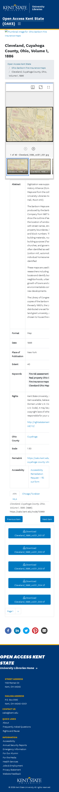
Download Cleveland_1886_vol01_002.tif (29, 550)
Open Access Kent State (19, 64)
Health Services (10, 761)
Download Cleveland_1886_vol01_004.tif (29, 583)
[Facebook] (8, 630)
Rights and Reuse (11, 731)
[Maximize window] (41, 87)
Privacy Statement (12, 769)
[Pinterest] (35, 630)
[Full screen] (48, 87)
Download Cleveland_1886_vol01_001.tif (29, 533)
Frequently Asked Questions (17, 726)
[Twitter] (26, 630)
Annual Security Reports (15, 745)
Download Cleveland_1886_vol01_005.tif (29, 599)
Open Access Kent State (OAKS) (23, 21)
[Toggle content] (28, 323)
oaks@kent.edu (10, 712)
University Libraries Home (17, 668)
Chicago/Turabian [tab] (31, 493)
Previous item (13, 519)
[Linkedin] (17, 630)
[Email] (44, 630)
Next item (47, 519)
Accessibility (9, 741)
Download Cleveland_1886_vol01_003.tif (29, 566)
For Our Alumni (10, 753)
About (6, 722)
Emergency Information (14, 749)
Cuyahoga (32, 436)
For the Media (9, 757)
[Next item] (33, 149)
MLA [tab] (15, 499)
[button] (17, 167)
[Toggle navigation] (19, 23)
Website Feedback (12, 773)
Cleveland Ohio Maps (39, 385)
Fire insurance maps (39, 381)
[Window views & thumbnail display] (33, 87)
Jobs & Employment (13, 765)
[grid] (29, 168)
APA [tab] (15, 493)
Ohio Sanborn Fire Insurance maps (29, 67)
